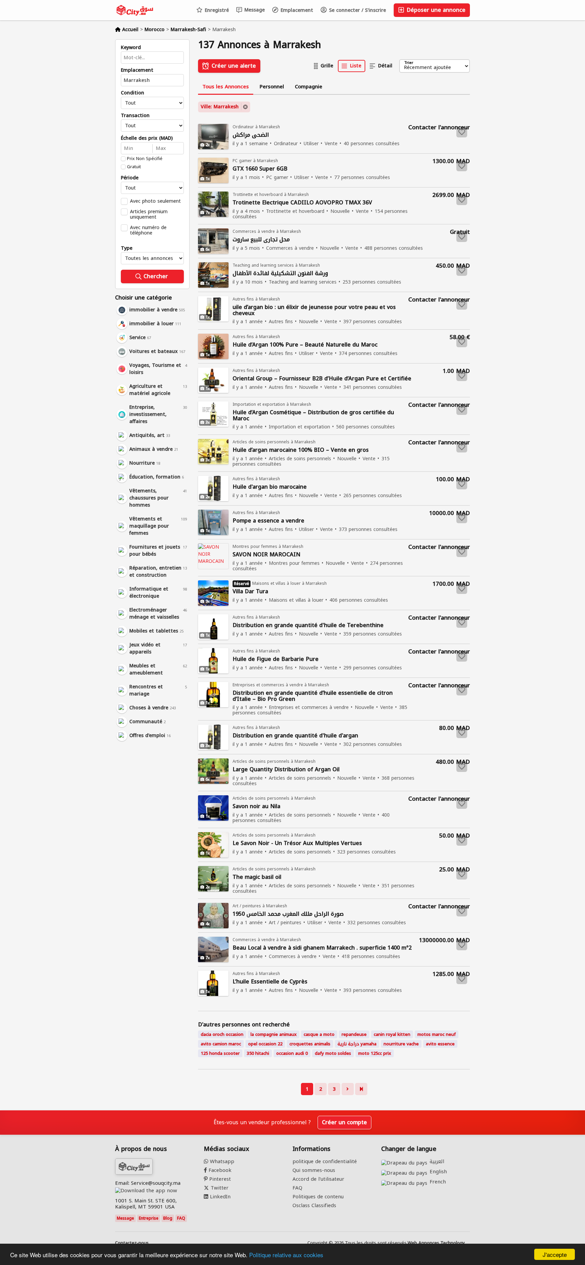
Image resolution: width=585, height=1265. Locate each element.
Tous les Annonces (225, 86)
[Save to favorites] (461, 132)
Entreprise (148, 1218)
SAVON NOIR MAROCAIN (266, 555)
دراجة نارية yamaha (357, 1044)
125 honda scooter (220, 1053)
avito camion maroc (221, 1044)
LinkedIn (219, 1197)
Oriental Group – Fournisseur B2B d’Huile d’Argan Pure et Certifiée (322, 379)
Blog (167, 1218)
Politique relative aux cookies (286, 1254)
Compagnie (308, 86)
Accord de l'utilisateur (318, 1179)
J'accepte (555, 1254)
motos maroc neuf (436, 1034)
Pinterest (219, 1179)
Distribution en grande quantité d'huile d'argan (295, 736)
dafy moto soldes (333, 1053)
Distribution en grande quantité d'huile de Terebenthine (308, 625)
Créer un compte (344, 1122)
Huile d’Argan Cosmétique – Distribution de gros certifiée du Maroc (313, 415)
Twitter (219, 1188)
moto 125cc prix (374, 1053)
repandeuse (354, 1034)
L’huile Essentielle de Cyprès (270, 982)
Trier (408, 63)
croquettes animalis (309, 1044)
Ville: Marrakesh (220, 106)
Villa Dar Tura (250, 592)
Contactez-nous (132, 1243)
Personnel (272, 86)
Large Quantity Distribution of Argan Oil (286, 770)
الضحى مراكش (251, 135)
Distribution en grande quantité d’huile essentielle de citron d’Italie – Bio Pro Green (313, 696)
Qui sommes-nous (313, 1170)
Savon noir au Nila (256, 806)
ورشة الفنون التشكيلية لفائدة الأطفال (280, 273)
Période (129, 178)
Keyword (131, 47)
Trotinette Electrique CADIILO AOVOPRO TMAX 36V (302, 203)
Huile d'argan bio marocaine (270, 487)
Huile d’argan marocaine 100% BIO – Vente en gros (301, 450)
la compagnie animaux (274, 1034)
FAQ (181, 1218)
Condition (132, 93)
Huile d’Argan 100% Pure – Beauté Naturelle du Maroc (305, 345)
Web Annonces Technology (436, 1243)
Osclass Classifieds (314, 1205)
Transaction (135, 115)
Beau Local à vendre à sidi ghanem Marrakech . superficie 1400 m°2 (322, 948)
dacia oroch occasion (222, 1034)
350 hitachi (258, 1053)
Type (126, 248)
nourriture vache (401, 1044)
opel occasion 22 (265, 1044)
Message (254, 10)
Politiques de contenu (318, 1197)
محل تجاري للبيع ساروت (261, 240)
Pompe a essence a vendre (268, 521)
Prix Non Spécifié (144, 158)
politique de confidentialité (324, 1161)
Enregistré (216, 10)
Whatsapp (221, 1161)
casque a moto (319, 1034)
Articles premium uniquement (149, 214)
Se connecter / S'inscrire (356, 10)
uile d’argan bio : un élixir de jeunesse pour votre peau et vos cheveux (314, 310)
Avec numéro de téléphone (148, 230)
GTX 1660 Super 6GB (260, 169)
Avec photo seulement (155, 201)
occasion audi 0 (292, 1053)
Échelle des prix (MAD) (147, 138)
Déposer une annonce (435, 10)
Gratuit (134, 166)
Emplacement (296, 10)
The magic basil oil (257, 877)
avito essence (440, 1044)
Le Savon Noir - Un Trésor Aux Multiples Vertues (297, 843)
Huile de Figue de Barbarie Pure (276, 659)
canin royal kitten (392, 1034)
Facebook (219, 1170)
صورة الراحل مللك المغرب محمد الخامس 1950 (288, 914)
